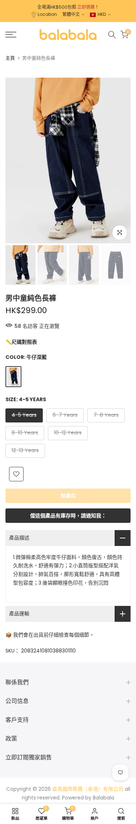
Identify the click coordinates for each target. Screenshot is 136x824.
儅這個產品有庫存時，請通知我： (68, 515)
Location (47, 14)
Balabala (103, 797)
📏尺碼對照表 (21, 342)
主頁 (10, 58)
